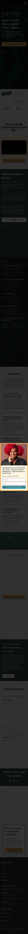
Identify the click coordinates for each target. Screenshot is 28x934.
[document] (14, 467)
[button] (26, 445)
